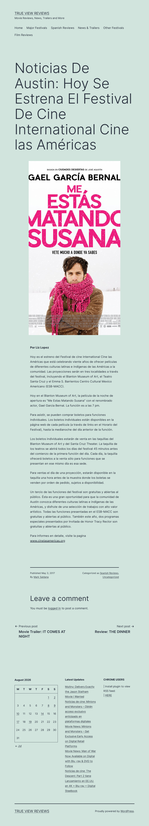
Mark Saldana (41, 577)
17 (18, 721)
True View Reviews (32, 13)
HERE (108, 695)
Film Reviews (24, 35)
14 (42, 713)
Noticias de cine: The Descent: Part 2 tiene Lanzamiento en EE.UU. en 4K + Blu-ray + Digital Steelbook (80, 780)
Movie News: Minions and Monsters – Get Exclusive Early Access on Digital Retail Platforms (79, 736)
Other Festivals (113, 28)
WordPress (127, 811)
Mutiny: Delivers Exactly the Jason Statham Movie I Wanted (79, 691)
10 (17, 713)
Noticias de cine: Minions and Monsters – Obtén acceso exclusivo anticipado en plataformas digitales (80, 711)
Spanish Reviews (62, 28)
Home (19, 28)
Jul (20, 745)
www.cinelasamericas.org (47, 540)
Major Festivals (36, 28)
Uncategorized (111, 577)
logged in (54, 608)
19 (30, 721)
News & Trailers (88, 28)
